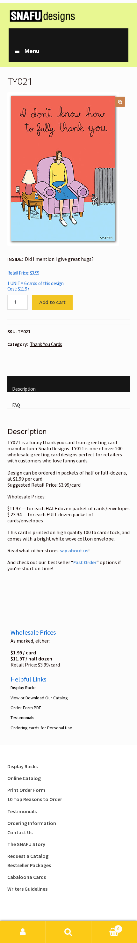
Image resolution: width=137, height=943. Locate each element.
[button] (120, 102)
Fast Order (85, 562)
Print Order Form (26, 790)
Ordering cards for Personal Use (41, 728)
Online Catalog (24, 778)
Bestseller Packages (29, 865)
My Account (23, 932)
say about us (74, 550)
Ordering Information (31, 823)
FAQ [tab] (16, 405)
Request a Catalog (27, 856)
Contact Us (19, 832)
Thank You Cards (46, 344)
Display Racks (24, 687)
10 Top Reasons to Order (34, 799)
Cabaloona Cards (26, 877)
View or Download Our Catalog (39, 698)
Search (68, 932)
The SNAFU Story (26, 844)
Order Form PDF (26, 708)
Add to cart (52, 302)
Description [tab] (24, 389)
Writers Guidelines (27, 889)
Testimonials (22, 717)
